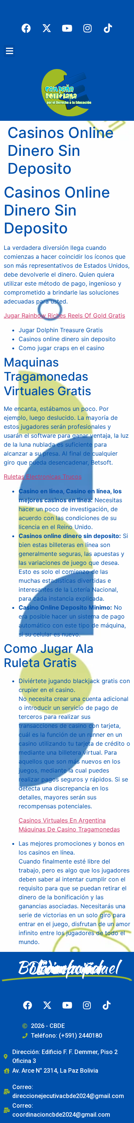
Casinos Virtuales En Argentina (62, 820)
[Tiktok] (108, 28)
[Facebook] (26, 28)
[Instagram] (87, 28)
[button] (9, 51)
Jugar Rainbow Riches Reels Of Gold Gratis (64, 315)
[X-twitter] (46, 28)
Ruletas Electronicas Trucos (43, 476)
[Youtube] (67, 28)
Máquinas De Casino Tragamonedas (69, 829)
